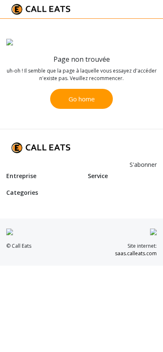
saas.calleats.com (136, 253)
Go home (82, 99)
